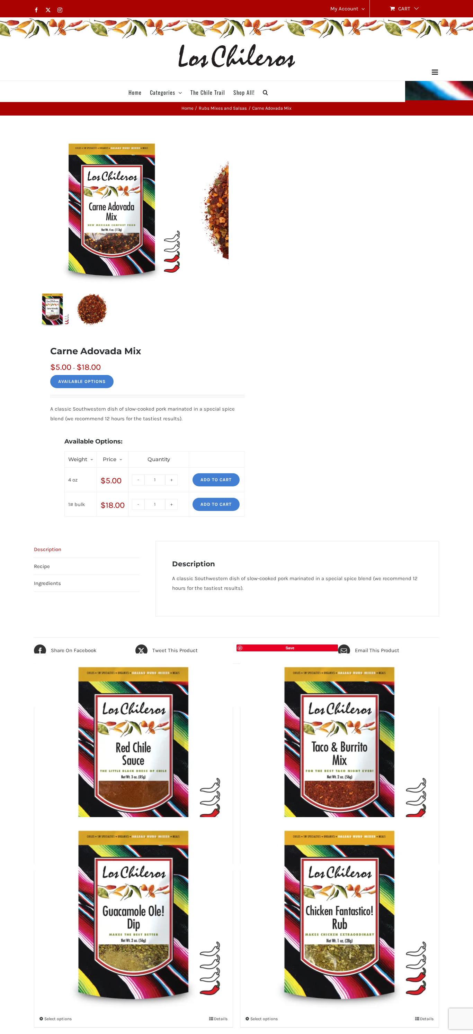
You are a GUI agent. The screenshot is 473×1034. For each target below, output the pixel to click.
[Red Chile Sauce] (133, 752)
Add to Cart (216, 479)
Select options (58, 1018)
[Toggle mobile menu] (435, 72)
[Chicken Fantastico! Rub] (339, 916)
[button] (265, 91)
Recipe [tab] (42, 566)
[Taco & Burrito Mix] (339, 752)
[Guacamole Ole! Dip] (133, 916)
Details (220, 1018)
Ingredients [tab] (47, 583)
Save (290, 647)
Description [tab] (47, 549)
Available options (82, 381)
